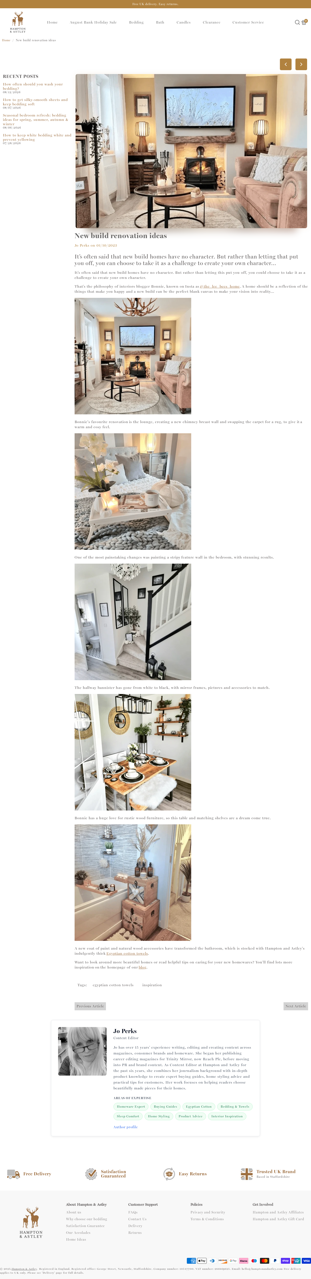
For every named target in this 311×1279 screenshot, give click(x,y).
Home (52, 22)
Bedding (136, 22)
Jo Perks (82, 245)
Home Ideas (76, 1240)
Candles (184, 22)
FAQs (133, 1212)
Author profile (125, 1127)
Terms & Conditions (207, 1219)
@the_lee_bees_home (220, 286)
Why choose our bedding (86, 1219)
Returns (135, 1233)
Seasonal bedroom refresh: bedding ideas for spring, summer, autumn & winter (36, 119)
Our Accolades (78, 1233)
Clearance (212, 22)
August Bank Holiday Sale (93, 22)
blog (143, 967)
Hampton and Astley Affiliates (278, 1212)
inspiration (152, 985)
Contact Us (137, 1219)
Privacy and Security (207, 1212)
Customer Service (248, 22)
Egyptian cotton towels (127, 953)
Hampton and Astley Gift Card (278, 1219)
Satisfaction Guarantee (85, 1226)
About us (73, 1212)
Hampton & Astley (24, 1269)
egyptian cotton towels (113, 985)
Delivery (135, 1226)
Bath (160, 22)
